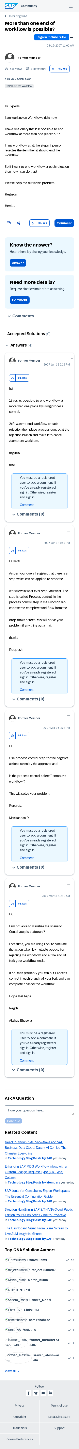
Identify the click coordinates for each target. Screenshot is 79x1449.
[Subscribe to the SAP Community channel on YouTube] (43, 1393)
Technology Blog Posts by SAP (30, 1158)
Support (59, 1428)
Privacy (19, 1405)
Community (29, 6)
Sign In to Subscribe (51, 37)
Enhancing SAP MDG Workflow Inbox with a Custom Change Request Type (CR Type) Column (36, 1172)
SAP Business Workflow (19, 86)
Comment (64, 223)
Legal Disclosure (59, 1416)
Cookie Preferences (19, 1439)
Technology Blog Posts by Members (34, 1182)
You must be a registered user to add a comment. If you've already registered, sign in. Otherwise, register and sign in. (38, 487)
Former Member (29, 57)
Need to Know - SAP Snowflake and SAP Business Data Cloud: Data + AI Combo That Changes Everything (36, 1147)
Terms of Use (59, 1405)
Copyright (19, 1416)
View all (10, 1371)
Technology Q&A (18, 16)
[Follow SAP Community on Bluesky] (35, 1393)
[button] (53, 68)
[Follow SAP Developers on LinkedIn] (50, 1393)
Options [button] (71, 37)
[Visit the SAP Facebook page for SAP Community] (28, 1393)
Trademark (20, 1428)
